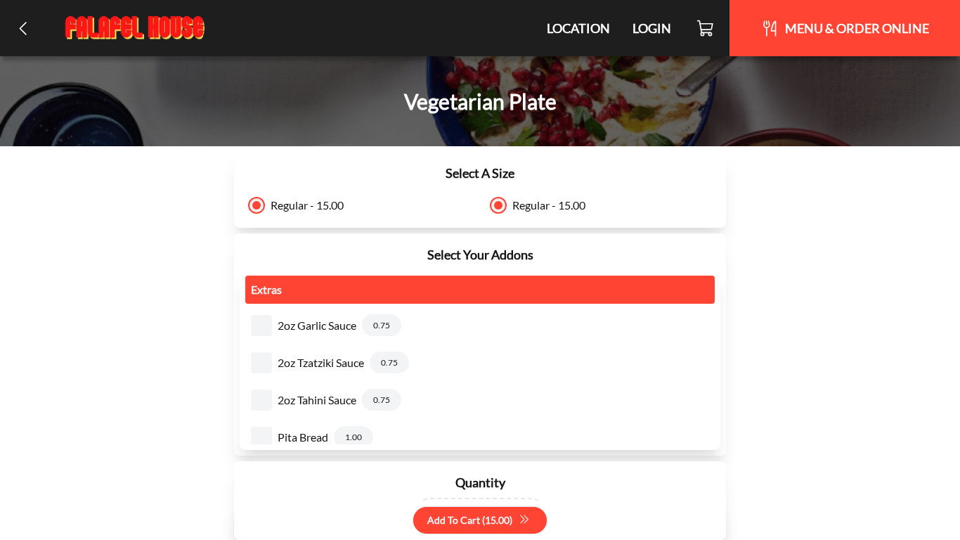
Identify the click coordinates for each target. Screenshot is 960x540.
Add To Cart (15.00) (469, 520)
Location (578, 28)
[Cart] (705, 28)
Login (652, 28)
